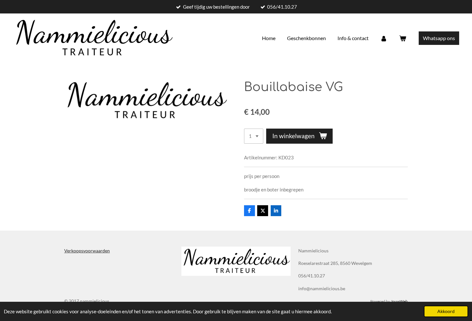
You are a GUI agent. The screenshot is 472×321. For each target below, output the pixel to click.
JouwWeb (399, 301)
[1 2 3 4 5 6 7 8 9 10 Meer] (253, 136)
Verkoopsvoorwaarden (87, 250)
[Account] (383, 38)
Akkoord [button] (446, 311)
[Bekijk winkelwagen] (402, 38)
